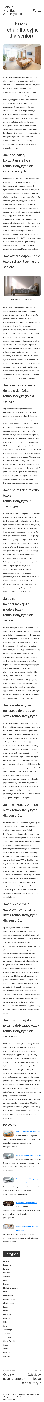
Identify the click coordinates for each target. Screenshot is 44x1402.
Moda (5, 1292)
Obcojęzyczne (8, 1303)
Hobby (5, 1280)
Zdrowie (6, 1356)
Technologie (8, 1330)
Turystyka (7, 1337)
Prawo (5, 1311)
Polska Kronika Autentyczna (12, 10)
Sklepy (6, 1322)
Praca (5, 1307)
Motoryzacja (8, 1296)
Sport (5, 1326)
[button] (34, 10)
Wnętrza (6, 1353)
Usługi (5, 1349)
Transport (7, 1334)
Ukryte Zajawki (9, 1341)
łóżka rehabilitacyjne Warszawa (28, 1132)
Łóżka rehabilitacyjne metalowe (28, 1155)
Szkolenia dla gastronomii (26, 1203)
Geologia (6, 1277)
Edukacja (6, 1273)
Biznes (6, 1261)
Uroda (5, 1345)
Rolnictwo (7, 1318)
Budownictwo (8, 1265)
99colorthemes (9, 1399)
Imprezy (6, 1284)
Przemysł (7, 1315)
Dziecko (6, 1269)
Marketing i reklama (10, 1288)
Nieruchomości (9, 1299)
